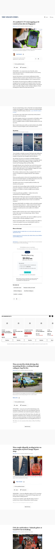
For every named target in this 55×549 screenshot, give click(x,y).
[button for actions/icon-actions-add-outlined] (23, 54)
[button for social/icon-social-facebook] (38, 59)
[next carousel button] (40, 545)
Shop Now (7, 340)
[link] (10, 17)
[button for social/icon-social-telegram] (36, 59)
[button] (46, 17)
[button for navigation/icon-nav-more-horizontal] (41, 59)
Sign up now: (15, 26)
